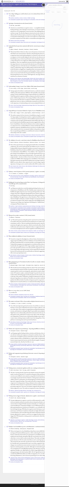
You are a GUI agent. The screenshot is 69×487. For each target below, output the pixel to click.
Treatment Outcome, (14, 460)
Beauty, (14, 322)
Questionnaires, (39, 459)
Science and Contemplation (41, 19)
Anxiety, (11, 344)
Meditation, (12, 134)
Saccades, (18, 256)
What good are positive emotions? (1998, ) (21, 215)
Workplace (20, 460)
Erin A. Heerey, (13, 88)
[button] (67, 1)
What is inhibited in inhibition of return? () (21, 236)
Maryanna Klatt (30, 428)
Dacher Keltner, (27, 88)
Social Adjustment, (28, 421)
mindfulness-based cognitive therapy (21, 361)
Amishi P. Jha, (13, 398)
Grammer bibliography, (25, 457)
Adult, (16, 78)
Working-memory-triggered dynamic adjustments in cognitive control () (28, 395)
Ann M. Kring (34, 88)
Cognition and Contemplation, (29, 392)
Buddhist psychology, (22, 344)
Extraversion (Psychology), (21, 322)
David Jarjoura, (23, 428)
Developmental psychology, (26, 105)
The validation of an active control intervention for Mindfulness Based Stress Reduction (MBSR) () (34, 140)
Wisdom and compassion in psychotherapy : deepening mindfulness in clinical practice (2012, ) (31, 328)
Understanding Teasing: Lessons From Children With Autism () (26, 86)
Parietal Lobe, (27, 177)
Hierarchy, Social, (40, 322)
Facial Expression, (13, 79)
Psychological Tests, (23, 285)
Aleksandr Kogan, (14, 265)
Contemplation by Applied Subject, (16, 19)
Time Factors (34, 421)
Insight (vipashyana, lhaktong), (30, 210)
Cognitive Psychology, (18, 390)
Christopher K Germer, (15, 330)
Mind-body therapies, (20, 459)
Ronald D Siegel (24, 330)
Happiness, (31, 230)
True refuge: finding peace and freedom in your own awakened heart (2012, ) (27, 14)
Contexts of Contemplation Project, (16, 136)
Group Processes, (33, 322)
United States (43, 134)
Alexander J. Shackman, (24, 49)
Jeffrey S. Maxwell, (14, 49)
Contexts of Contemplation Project (16, 82)
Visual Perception (40, 177)
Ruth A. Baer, (13, 112)
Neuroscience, (17, 40)
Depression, (34, 344)
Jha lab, (43, 255)
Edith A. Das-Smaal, (14, 370)
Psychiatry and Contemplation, (29, 296)
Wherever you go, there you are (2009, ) (19, 290)
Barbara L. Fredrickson (15, 217)
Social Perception (42, 285)
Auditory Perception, (21, 255)
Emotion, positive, (17, 230)
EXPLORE (61, 1)
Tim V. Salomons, (42, 142)
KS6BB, (28, 18)
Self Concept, (29, 285)
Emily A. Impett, (22, 265)
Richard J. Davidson (34, 49)
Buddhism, (12, 18)
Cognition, (36, 175)
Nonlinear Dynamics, (14, 421)
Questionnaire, (28, 134)
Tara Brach (12, 15)
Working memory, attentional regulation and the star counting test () (27, 368)
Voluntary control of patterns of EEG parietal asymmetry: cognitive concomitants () (31, 171)
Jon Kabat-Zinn (13, 292)
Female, (18, 79)
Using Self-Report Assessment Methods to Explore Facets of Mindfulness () (29, 110)
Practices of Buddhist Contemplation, (17, 210)
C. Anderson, (13, 303)
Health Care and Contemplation (30, 297)
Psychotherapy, (23, 345)
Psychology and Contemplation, (30, 19)
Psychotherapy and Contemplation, (17, 297)
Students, (24, 323)
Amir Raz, (12, 25)
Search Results (9, 5)
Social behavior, (35, 285)
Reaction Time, (32, 81)
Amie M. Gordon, (43, 265)
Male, (27, 166)
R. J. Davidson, (20, 173)
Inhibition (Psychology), (43, 79)
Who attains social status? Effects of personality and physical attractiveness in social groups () (33, 301)
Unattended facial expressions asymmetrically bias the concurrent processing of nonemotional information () (34, 46)
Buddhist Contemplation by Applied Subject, (35, 207)
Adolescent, (12, 78)
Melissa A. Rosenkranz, (24, 142)
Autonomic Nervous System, (18, 175)
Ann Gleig (12, 185)
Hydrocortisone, (37, 457)
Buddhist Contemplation (15, 211)
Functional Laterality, (25, 79)
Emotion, (21, 18)
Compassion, (29, 344)
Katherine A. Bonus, (34, 142)
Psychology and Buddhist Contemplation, (29, 209)
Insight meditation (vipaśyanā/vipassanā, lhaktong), (25, 206)
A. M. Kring (29, 303)
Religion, (38, 345)
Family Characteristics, (22, 283)
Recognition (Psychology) (40, 81)
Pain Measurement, (42, 166)
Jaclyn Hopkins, (28, 112)
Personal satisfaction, (14, 285)
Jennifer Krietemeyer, (36, 112)
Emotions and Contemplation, (29, 232)
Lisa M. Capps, (20, 88)
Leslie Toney (44, 112)
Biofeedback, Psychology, (29, 175)
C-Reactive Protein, (14, 457)
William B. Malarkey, (15, 428)
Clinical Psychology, (17, 105)
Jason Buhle (17, 25)
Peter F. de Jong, (23, 370)
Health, (34, 230)
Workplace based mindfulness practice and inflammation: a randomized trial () (29, 426)
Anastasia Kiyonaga (21, 398)
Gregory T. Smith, (20, 112)
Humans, (31, 79)
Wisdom (11, 346)
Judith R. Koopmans (31, 370)
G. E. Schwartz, (13, 173)
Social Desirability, (18, 323)
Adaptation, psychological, (15, 420)
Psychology (32, 18)
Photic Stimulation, (25, 81)
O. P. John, (18, 303)
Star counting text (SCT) (36, 390)
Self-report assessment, (36, 134)
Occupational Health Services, (30, 459)
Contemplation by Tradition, (15, 209)
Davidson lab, (32, 78)
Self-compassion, (43, 345)
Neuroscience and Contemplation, (30, 42)
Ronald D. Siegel (24, 356)
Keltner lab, (34, 105)
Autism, (11, 105)
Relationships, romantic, (31, 345)
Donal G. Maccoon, (14, 142)
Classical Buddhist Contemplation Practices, (18, 207)
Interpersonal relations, (35, 283)
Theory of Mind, (40, 105)
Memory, (25, 390)
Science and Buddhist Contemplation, (44, 209)
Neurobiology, (13, 345)
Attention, (12, 40)
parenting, (18, 345)
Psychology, (22, 134)
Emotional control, (25, 230)
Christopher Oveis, (30, 265)
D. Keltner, (23, 303)
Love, (37, 230)
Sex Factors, (12, 323)
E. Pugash (26, 173)
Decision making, (39, 78)
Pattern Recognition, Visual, (15, 81)
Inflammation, (43, 457)
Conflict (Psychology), (29, 420)
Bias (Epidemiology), (26, 78)
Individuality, (35, 79)
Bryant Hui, (36, 265)
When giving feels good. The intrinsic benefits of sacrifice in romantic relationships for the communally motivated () (34, 262)
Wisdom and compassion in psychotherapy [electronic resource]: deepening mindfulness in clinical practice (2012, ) (34, 353)
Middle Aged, (35, 166)
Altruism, (12, 283)
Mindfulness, (17, 134)
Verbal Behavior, (33, 177)
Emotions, (25, 18)
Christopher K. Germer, (15, 356)
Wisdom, (12, 361)
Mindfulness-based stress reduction (26, 294)
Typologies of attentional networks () (20, 23)
